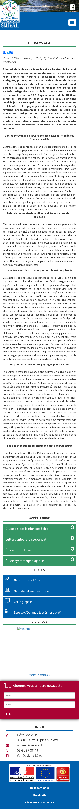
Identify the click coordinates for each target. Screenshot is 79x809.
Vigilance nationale (39, 675)
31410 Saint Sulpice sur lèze (38, 740)
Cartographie (23, 602)
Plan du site (39, 795)
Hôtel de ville (27, 735)
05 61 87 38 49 (27, 750)
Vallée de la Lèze (29, 755)
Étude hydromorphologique (25, 561)
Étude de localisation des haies (27, 528)
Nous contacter (39, 787)
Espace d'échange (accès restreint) (37, 612)
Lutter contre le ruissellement (26, 539)
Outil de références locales (32, 591)
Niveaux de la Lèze (27, 580)
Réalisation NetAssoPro (39, 802)
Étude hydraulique (18, 550)
